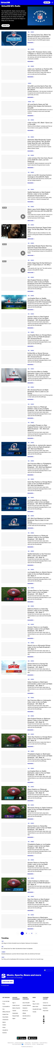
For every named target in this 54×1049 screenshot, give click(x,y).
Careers (24, 1018)
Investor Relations (27, 1005)
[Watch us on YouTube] (44, 1021)
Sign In (14, 1002)
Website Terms (11, 1042)
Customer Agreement (19, 1042)
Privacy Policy (28, 1042)
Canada (34, 1011)
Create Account (15, 1005)
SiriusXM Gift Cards (37, 1009)
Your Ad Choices (35, 1042)
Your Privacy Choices (16, 1044)
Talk (33, 101)
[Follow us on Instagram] (44, 1018)
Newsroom (25, 1008)
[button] (52, 2)
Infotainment (5, 1019)
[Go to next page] (36, 933)
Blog (34, 1001)
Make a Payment (16, 1008)
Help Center (45, 1010)
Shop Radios (5, 1017)
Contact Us (45, 1002)
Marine (4, 1022)
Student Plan (5, 1014)
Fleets (4, 1027)
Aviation (4, 1024)
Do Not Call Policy (43, 1042)
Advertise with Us (26, 1016)
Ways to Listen (36, 1004)
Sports (32, 32)
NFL (28, 32)
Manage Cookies (40, 1044)
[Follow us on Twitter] (44, 1019)
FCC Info (34, 1044)
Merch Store (35, 1006)
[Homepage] (5, 2)
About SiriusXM (26, 1002)
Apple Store (32, 1038)
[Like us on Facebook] (44, 1016)
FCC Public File (28, 1044)
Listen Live (6, 25)
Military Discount (6, 1011)
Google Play (21, 1038)
